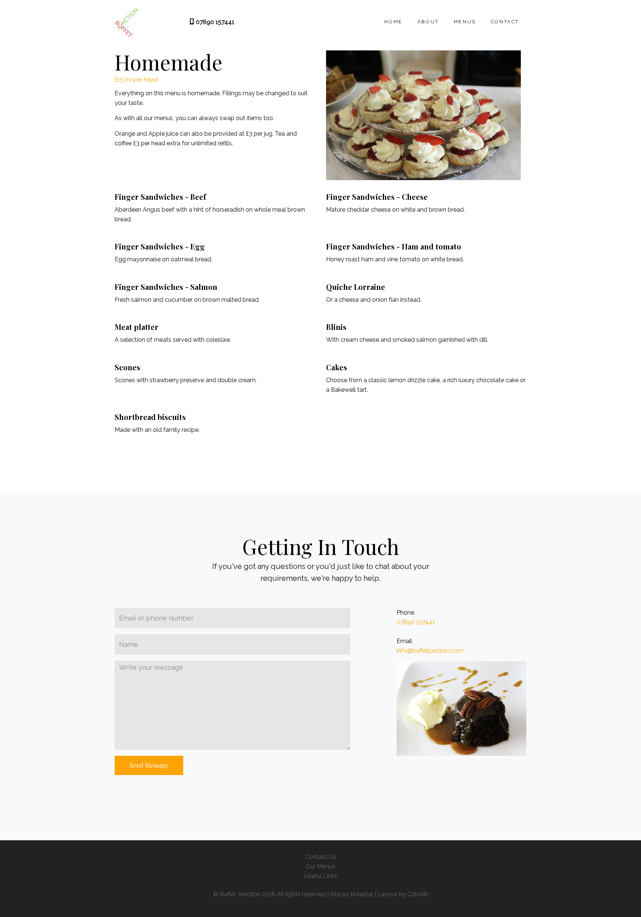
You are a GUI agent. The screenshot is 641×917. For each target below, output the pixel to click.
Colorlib (417, 894)
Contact (505, 21)
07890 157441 (214, 22)
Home (393, 21)
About (428, 21)
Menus (465, 21)
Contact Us (320, 856)
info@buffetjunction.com (430, 650)
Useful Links (320, 876)
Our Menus (320, 866)
